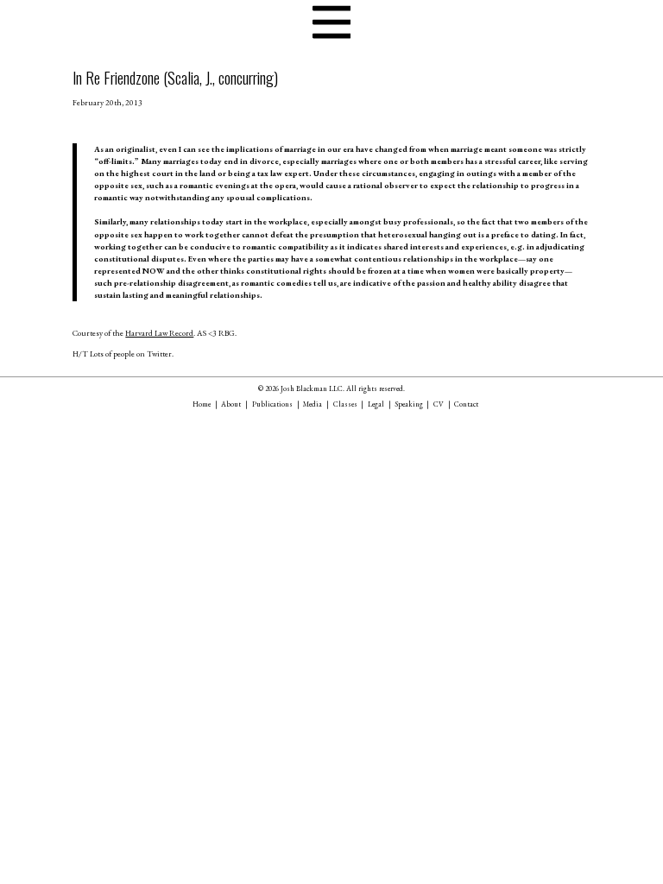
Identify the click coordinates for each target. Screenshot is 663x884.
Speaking (409, 404)
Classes (345, 404)
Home (202, 404)
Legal (376, 404)
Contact (466, 404)
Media (312, 404)
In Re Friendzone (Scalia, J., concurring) (175, 77)
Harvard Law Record (159, 333)
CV (438, 404)
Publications (272, 404)
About (231, 404)
